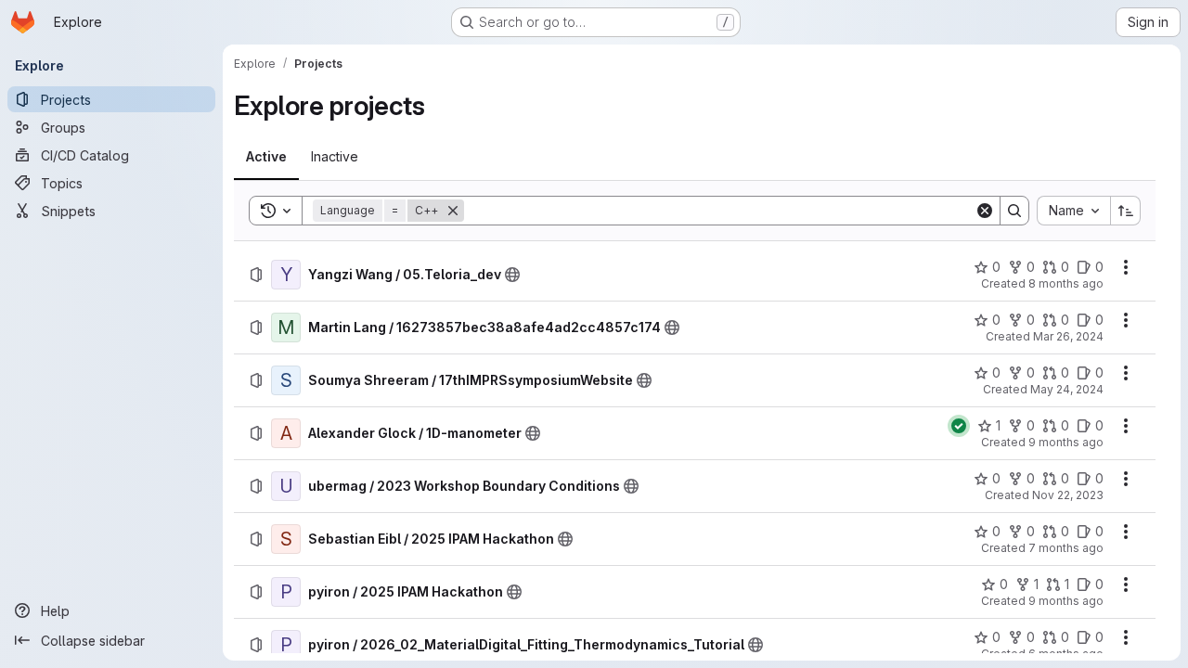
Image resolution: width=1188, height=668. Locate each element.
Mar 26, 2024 (1068, 336)
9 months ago (1066, 442)
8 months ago (1066, 283)
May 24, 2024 (1067, 389)
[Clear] (985, 210)
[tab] (266, 157)
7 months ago (1066, 548)
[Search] (1014, 210)
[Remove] (453, 210)
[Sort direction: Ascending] (1126, 210)
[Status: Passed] (959, 426)
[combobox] (1073, 210)
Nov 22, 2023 (1068, 495)
